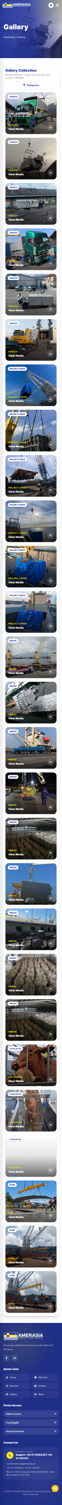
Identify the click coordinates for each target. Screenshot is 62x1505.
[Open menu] (57, 5)
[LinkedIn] (15, 1358)
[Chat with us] (55, 1488)
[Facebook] (6, 1358)
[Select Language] (51, 5)
